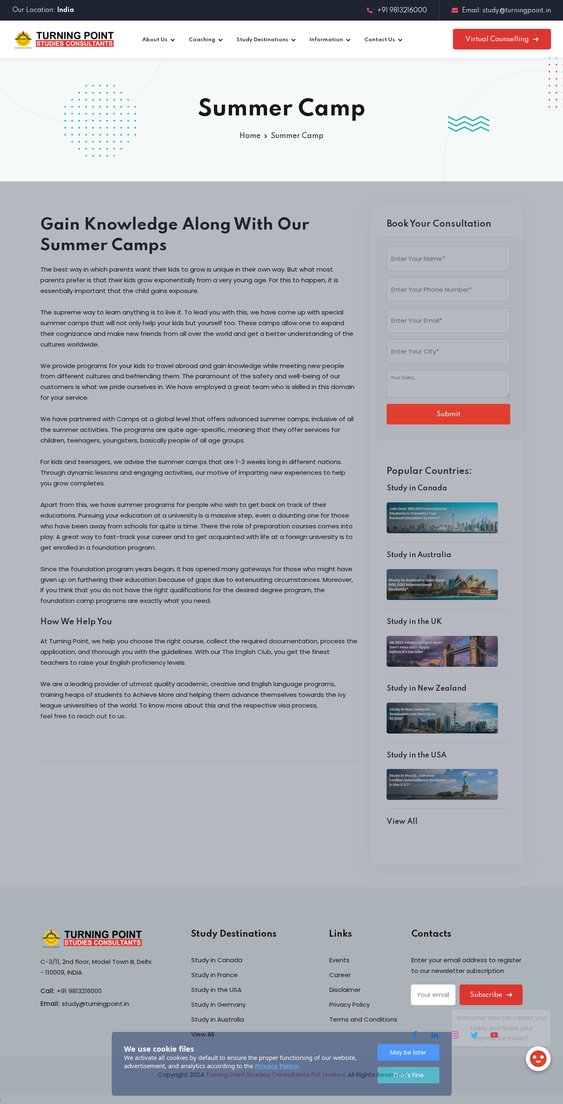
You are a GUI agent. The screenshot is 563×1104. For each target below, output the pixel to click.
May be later (408, 1052)
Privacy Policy (276, 1066)
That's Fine (408, 1075)
